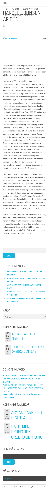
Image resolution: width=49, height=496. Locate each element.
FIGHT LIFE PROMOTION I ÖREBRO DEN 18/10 (26, 431)
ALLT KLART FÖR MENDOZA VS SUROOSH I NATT (23, 385)
